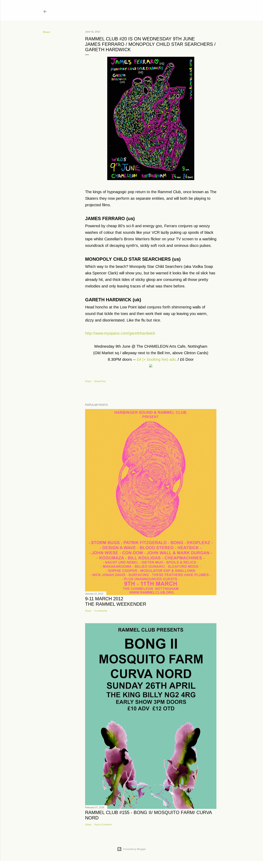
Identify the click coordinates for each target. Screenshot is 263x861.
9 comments (100, 611)
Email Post (100, 381)
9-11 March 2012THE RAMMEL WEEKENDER (115, 601)
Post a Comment (103, 824)
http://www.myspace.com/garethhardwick (120, 333)
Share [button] (46, 31)
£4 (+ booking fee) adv (156, 359)
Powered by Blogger (134, 849)
